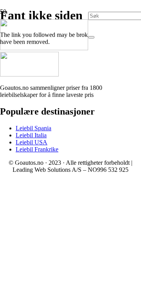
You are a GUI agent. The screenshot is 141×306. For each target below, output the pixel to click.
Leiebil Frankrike (37, 149)
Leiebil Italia (31, 135)
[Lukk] (91, 37)
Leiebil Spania (33, 128)
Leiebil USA (31, 142)
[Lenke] (44, 48)
